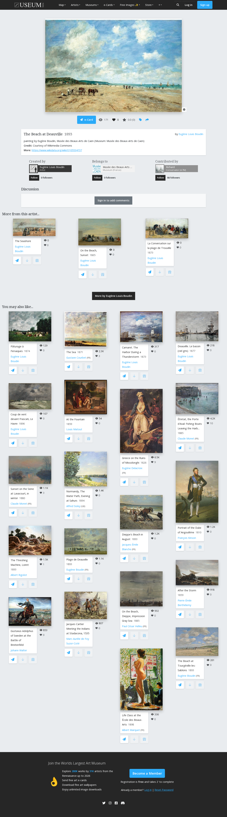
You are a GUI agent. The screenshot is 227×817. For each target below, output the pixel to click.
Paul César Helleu (132, 626)
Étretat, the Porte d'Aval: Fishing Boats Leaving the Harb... (190, 423)
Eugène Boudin (75, 569)
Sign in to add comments (113, 200)
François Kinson (187, 538)
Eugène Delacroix (132, 468)
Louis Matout (74, 429)
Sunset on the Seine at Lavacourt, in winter (22, 493)
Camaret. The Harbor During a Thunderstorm (131, 352)
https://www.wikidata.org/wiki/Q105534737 (57, 150)
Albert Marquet (131, 730)
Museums (91, 5)
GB (83, 506)
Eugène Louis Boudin (191, 134)
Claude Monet (19, 503)
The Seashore (23, 241)
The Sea (71, 352)
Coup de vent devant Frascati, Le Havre (22, 419)
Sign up (204, 5)
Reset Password (163, 789)
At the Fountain (75, 419)
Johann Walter (19, 650)
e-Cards (108, 5)
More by (113, 296)
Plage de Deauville (77, 559)
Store (148, 5)
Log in (188, 5)
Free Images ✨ (129, 5)
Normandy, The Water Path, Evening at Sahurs (78, 496)
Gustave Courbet (76, 357)
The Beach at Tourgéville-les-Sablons (187, 665)
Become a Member (147, 773)
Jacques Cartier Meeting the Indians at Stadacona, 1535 (78, 628)
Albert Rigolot (19, 575)
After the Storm (187, 590)
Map (61, 5)
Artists (75, 5)
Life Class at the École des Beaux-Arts (132, 720)
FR (29, 503)
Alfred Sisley (73, 506)
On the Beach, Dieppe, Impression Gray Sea (133, 616)
